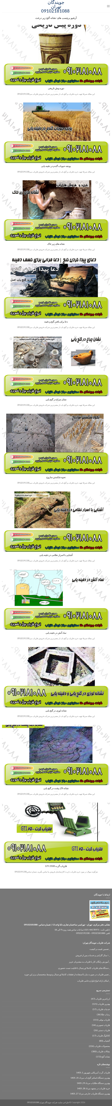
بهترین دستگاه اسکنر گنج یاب (97, 1077)
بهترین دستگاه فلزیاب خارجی (97, 1093)
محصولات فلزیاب (102, 1046)
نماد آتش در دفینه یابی (56, 632)
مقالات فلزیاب (103, 1051)
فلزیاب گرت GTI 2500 (56, 866)
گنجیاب (106, 1040)
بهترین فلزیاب (104, 1004)
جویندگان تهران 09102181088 (56, 6)
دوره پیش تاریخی (56, 88)
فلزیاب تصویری (103, 1025)
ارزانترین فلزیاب (102, 998)
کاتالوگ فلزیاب (103, 1035)
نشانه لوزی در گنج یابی (56, 710)
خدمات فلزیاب (103, 1009)
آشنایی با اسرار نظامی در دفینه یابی (56, 555)
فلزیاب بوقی (104, 1019)
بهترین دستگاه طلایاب (100, 1083)
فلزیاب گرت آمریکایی (100, 1072)
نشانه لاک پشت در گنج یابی (56, 788)
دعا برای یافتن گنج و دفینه (56, 321)
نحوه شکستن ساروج (56, 477)
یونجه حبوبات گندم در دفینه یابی (56, 166)
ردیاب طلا (105, 1014)
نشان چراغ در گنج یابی (56, 399)
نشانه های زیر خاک (56, 244)
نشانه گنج (105, 1056)
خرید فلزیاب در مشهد (100, 1088)
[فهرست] (108, 6)
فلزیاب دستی (104, 1030)
